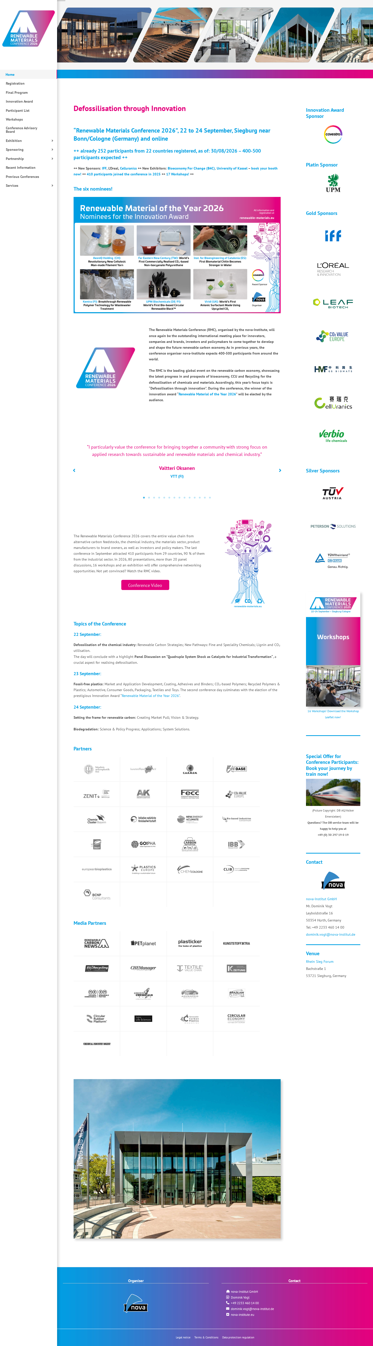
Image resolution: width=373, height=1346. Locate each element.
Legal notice (183, 1337)
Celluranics (128, 168)
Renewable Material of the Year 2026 (207, 394)
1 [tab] (144, 497)
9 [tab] (184, 497)
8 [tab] (179, 497)
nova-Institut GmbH (321, 899)
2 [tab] (149, 497)
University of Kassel (232, 168)
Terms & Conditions (206, 1337)
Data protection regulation (238, 1337)
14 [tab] (210, 497)
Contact (314, 862)
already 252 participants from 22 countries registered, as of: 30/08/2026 (159, 150)
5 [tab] (164, 497)
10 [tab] (189, 497)
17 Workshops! (177, 174)
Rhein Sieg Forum (319, 961)
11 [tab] (194, 497)
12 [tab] (199, 497)
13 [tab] (205, 497)
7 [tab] (174, 497)
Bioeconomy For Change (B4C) (191, 168)
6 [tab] (169, 497)
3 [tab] (154, 497)
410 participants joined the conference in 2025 (124, 174)
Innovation (318, 110)
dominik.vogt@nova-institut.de (330, 934)
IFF (104, 168)
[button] (74, 470)
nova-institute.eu (242, 1315)
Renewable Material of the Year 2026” (151, 695)
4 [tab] (159, 497)
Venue (312, 953)
